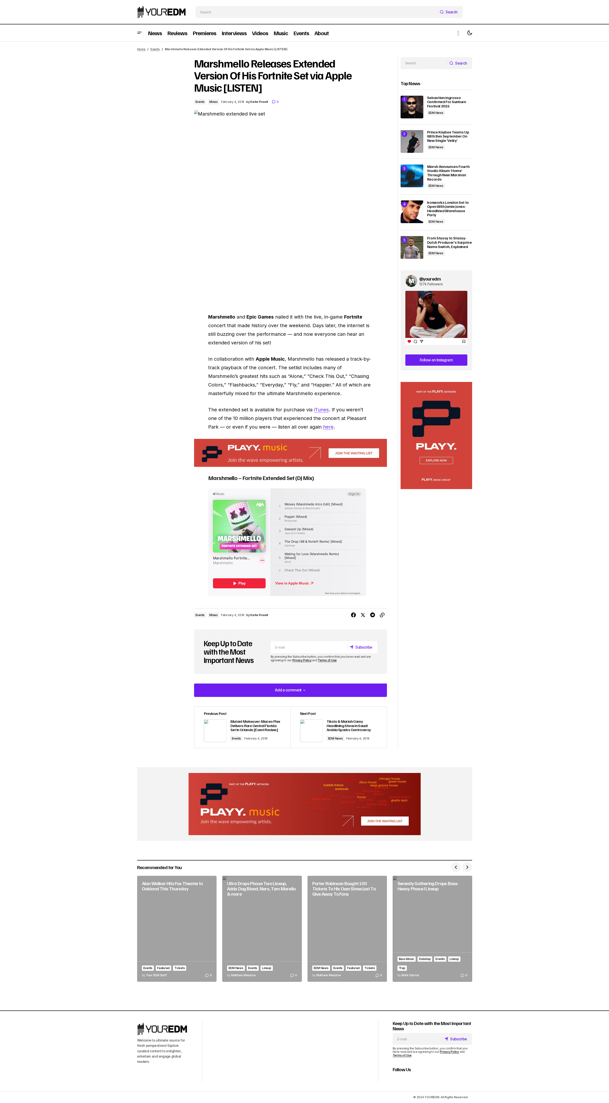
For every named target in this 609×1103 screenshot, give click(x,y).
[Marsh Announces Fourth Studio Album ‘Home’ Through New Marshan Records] (412, 176)
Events (155, 49)
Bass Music (406, 959)
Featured (163, 968)
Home (141, 49)
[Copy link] (382, 615)
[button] (139, 32)
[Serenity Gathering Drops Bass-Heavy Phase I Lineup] (432, 929)
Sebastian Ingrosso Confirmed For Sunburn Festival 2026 (446, 102)
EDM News (335, 738)
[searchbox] (316, 12)
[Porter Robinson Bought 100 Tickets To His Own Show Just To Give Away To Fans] (347, 929)
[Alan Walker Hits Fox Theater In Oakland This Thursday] (177, 929)
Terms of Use (327, 660)
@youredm (430, 279)
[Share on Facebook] (353, 615)
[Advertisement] (436, 435)
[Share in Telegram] (372, 615)
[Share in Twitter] (363, 615)
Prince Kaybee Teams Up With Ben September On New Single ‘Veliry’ (448, 136)
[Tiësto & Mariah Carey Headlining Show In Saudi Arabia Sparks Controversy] (339, 727)
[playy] (290, 453)
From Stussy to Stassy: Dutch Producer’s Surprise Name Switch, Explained (449, 242)
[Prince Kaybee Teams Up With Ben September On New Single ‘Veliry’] (412, 141)
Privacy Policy (302, 660)
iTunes (321, 410)
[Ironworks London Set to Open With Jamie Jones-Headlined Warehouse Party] (412, 211)
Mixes (213, 102)
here (328, 427)
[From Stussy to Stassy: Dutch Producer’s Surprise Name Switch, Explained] (412, 247)
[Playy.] (305, 804)
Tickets (179, 968)
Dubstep (425, 959)
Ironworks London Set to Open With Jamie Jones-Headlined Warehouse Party (448, 208)
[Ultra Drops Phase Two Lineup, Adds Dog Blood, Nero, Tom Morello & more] (262, 929)
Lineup (266, 968)
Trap (402, 968)
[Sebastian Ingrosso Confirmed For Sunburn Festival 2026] (412, 107)
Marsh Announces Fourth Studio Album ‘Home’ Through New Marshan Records (448, 173)
